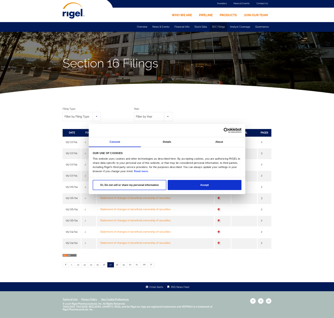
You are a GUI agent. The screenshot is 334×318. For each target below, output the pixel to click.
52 (78, 265)
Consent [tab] (115, 141)
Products (228, 15)
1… (72, 265)
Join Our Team (256, 15)
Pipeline (206, 15)
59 (124, 265)
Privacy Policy (89, 299)
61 (137, 265)
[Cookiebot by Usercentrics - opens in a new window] (226, 130)
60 (130, 265)
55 (98, 265)
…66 (144, 265)
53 (85, 265)
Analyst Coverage (240, 26)
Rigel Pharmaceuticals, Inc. (87, 303)
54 (91, 265)
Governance (262, 26)
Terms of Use (70, 299)
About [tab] (219, 141)
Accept (204, 184)
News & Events (241, 3)
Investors (222, 3)
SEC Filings (218, 26)
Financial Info (181, 26)
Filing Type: (69, 108)
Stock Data (200, 26)
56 (104, 265)
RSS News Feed (180, 287)
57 (111, 265)
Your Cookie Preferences (115, 299)
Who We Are (182, 15)
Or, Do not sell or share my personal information (129, 184)
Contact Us (262, 3)
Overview (142, 26)
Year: (137, 108)
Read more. (141, 171)
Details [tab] (167, 141)
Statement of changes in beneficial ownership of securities (135, 198)
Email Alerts (156, 287)
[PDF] (219, 198)
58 (117, 265)
